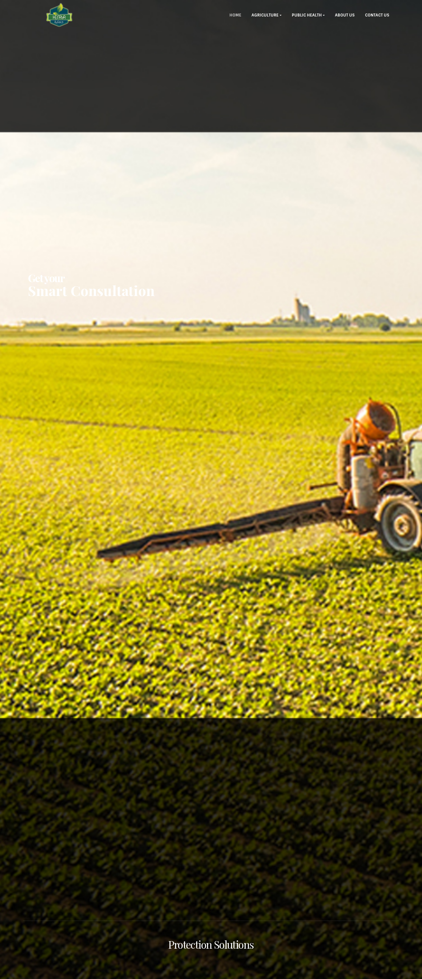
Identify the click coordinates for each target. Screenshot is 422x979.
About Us (345, 15)
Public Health (307, 15)
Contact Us (377, 15)
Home (235, 15)
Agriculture (265, 15)
